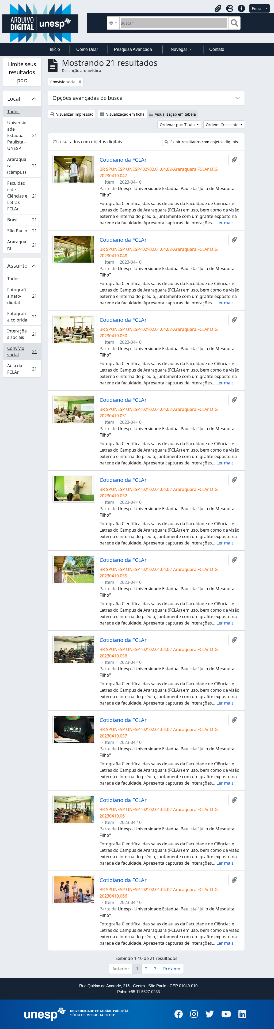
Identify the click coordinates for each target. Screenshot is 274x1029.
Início (55, 49)
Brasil (22, 221)
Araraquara (22, 245)
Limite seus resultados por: (22, 72)
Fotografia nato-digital (22, 296)
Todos (13, 112)
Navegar (179, 49)
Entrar (258, 8)
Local (13, 98)
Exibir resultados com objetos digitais (203, 141)
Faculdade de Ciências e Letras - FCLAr (22, 196)
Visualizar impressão (74, 114)
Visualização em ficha (124, 114)
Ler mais (225, 223)
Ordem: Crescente (222, 124)
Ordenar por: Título (178, 124)
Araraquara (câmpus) (22, 165)
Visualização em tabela (175, 114)
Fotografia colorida (22, 317)
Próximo (171, 969)
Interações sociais (22, 334)
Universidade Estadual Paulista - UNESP (22, 135)
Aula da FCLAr (22, 369)
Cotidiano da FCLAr (123, 160)
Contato (216, 49)
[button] (218, 8)
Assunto (17, 265)
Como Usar (87, 49)
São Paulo (22, 232)
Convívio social (22, 351)
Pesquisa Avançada (133, 49)
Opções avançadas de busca (87, 97)
